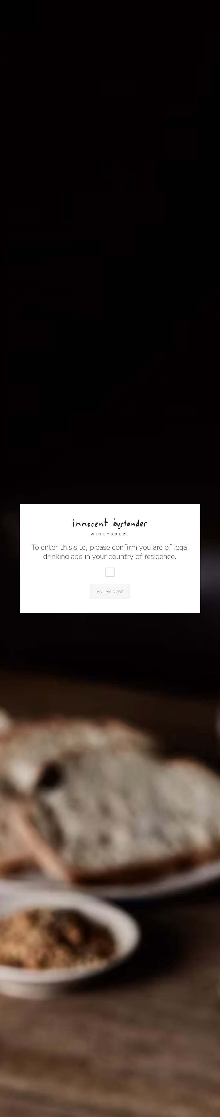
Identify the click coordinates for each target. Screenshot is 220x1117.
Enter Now (110, 591)
